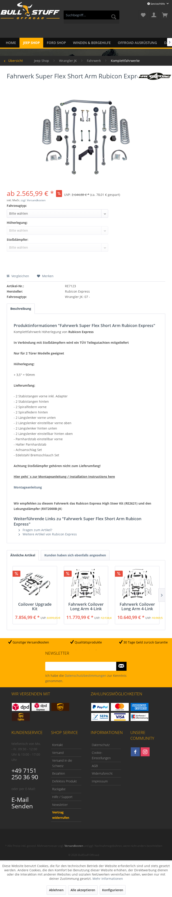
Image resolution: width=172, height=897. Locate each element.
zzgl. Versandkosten (33, 200)
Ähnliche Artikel (22, 555)
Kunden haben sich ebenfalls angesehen (75, 555)
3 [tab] (89, 650)
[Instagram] (145, 751)
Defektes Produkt (64, 781)
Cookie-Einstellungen (101, 755)
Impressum (100, 781)
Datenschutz (101, 745)
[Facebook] (135, 751)
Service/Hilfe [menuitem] (158, 3)
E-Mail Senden (22, 802)
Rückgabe (59, 789)
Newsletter (60, 805)
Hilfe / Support (62, 797)
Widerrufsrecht (102, 773)
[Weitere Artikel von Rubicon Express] (155, 79)
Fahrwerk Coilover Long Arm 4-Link (86, 606)
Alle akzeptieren (83, 890)
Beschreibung (20, 308)
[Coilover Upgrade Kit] (35, 584)
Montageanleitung (28, 487)
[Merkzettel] (142, 14)
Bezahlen (58, 773)
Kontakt (57, 745)
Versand (58, 752)
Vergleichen (20, 276)
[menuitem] (92, 17)
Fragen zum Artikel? (37, 530)
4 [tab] (96, 650)
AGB (95, 766)
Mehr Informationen (107, 878)
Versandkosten (73, 846)
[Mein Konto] (153, 14)
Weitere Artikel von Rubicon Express (49, 534)
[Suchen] (113, 16)
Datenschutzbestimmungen (85, 675)
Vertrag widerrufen (60, 815)
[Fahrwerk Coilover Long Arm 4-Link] (86, 584)
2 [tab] (82, 650)
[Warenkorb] (164, 14)
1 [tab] (76, 650)
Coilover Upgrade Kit (35, 606)
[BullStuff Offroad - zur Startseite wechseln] (30, 15)
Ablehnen (56, 890)
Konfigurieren (112, 890)
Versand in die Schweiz (62, 763)
